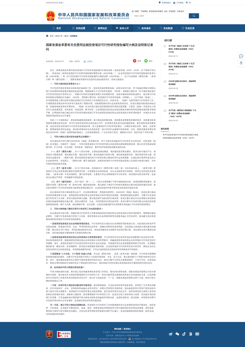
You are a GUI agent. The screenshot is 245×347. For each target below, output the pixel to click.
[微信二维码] (177, 334)
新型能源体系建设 (156, 11)
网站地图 (117, 328)
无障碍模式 (166, 2)
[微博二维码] (171, 334)
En (190, 2)
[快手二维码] (190, 334)
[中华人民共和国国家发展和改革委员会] (88, 12)
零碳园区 (172, 11)
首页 (51, 36)
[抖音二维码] (184, 334)
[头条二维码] (197, 334)
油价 (166, 11)
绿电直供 (180, 11)
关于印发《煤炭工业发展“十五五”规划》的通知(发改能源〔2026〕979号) (182, 48)
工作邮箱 (179, 2)
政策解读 (73, 36)
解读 (66, 36)
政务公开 (59, 36)
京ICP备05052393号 (118, 338)
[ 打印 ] (90, 61)
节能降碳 (144, 11)
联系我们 (127, 328)
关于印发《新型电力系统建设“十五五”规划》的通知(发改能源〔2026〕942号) (182, 113)
